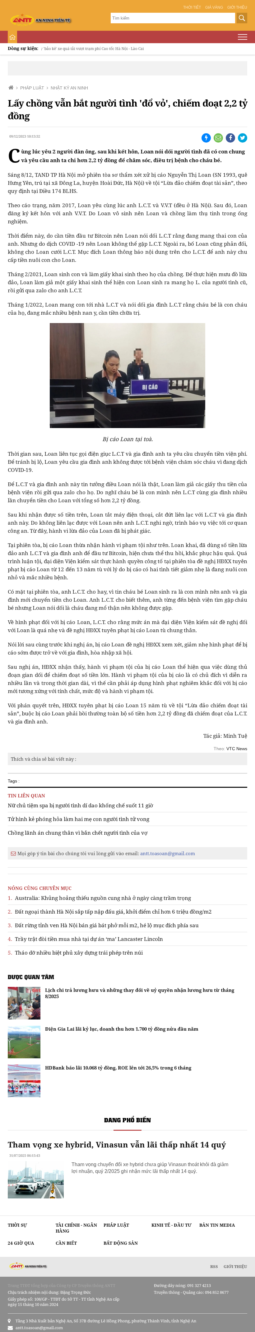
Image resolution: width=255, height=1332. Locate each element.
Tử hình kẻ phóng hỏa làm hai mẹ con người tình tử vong (78, 819)
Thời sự (17, 1225)
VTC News (236, 748)
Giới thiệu (237, 7)
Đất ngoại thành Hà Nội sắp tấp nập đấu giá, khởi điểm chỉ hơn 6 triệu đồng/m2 (110, 911)
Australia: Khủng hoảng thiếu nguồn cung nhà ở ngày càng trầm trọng (99, 897)
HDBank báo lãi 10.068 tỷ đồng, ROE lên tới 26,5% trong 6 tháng (118, 1068)
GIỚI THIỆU (235, 1266)
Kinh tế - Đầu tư (171, 1225)
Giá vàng (214, 7)
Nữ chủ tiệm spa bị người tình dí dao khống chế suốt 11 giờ (80, 805)
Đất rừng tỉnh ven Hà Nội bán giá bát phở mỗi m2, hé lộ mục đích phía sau (103, 925)
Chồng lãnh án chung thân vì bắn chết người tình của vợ (77, 832)
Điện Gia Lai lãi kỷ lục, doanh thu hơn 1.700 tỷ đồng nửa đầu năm (121, 1029)
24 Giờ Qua (21, 1243)
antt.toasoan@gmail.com (167, 853)
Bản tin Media (217, 1225)
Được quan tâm (31, 977)
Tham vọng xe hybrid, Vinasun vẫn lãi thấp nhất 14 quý (117, 1144)
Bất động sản (121, 1243)
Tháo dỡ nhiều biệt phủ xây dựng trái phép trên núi (75, 952)
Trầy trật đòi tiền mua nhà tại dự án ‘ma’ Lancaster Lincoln (85, 938)
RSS (214, 1266)
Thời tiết (192, 7)
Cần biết (66, 1243)
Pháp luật (116, 1225)
